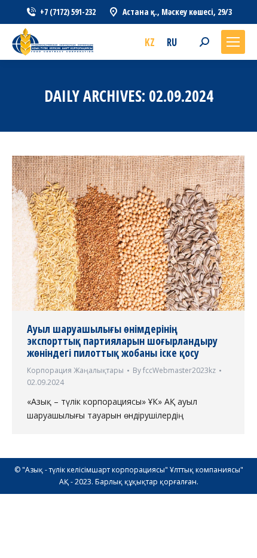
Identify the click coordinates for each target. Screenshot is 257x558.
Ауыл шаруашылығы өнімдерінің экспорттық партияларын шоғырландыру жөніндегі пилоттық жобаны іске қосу (122, 341)
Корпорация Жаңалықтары (75, 370)
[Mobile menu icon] (233, 42)
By (174, 370)
